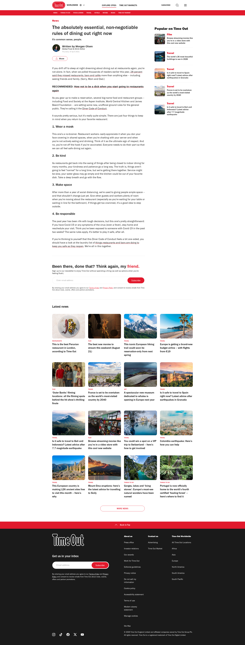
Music (113, 13)
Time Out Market (124, 13)
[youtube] (82, 634)
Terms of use (129, 601)
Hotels (97, 13)
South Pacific (177, 579)
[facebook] (68, 634)
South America (178, 573)
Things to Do (65, 13)
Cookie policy (129, 589)
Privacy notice (130, 573)
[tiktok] (60, 634)
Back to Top (125, 525)
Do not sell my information (130, 581)
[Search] (177, 5)
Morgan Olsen (84, 46)
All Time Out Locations (181, 543)
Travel (88, 13)
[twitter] (75, 634)
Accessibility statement (134, 595)
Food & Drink (78, 13)
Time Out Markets (128, 6)
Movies (105, 13)
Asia (173, 555)
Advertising (153, 543)
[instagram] (53, 634)
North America (178, 567)
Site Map (127, 626)
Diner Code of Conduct (94, 109)
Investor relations (131, 549)
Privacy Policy (108, 288)
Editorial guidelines (132, 567)
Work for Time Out (131, 561)
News (55, 13)
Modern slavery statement (130, 608)
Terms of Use (94, 288)
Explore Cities (109, 6)
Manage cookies (131, 616)
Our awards (129, 555)
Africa (174, 549)
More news (122, 509)
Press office (129, 543)
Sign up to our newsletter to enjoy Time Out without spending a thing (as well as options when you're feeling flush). (95, 272)
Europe (175, 561)
